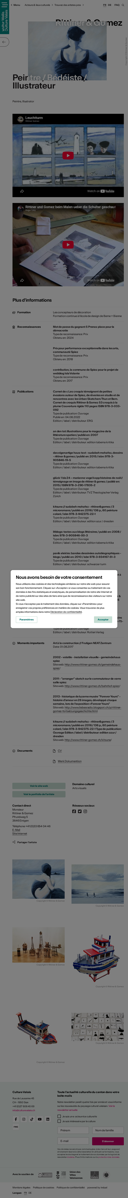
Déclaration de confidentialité (66, 611)
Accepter (103, 619)
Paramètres (27, 619)
